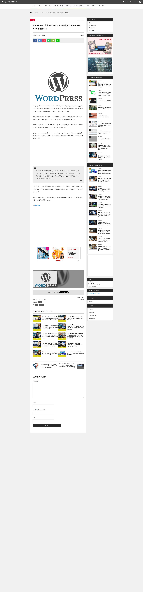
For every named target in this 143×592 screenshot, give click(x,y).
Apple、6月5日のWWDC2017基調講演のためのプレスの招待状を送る (104, 125)
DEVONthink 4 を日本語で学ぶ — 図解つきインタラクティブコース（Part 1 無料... (104, 198)
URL (34, 417)
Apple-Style (90, 281)
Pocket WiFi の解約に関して (104, 138)
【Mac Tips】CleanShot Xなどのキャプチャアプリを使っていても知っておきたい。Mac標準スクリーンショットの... (50, 335)
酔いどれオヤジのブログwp (10, 2)
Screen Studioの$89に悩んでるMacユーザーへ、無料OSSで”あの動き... (104, 206)
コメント (41, 299)
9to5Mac (37, 205)
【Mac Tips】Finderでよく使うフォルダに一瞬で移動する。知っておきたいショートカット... (104, 180)
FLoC (37, 304)
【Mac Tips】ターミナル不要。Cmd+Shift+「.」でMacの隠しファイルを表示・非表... (104, 214)
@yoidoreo (55, 292)
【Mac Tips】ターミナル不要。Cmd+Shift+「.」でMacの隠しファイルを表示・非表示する (75, 345)
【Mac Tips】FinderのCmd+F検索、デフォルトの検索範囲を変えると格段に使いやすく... (104, 85)
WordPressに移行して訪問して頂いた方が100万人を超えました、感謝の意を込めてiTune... (104, 147)
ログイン (91, 309)
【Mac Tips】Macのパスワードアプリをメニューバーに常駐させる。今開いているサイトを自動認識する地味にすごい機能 (75, 327)
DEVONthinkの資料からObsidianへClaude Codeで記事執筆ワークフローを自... (104, 224)
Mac (37, 321)
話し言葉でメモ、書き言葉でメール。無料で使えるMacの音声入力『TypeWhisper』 (104, 190)
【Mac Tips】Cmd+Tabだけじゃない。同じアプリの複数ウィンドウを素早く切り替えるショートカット (50, 345)
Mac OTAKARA (91, 283)
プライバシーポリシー (94, 293)
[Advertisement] (58, 56)
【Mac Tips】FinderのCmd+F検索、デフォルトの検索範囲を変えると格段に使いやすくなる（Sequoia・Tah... (50, 318)
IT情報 (32, 20)
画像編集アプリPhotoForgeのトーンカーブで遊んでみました (104, 109)
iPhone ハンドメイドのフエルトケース (104, 101)
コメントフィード (93, 315)
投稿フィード (92, 312)
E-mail (34, 409)
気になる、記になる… (92, 286)
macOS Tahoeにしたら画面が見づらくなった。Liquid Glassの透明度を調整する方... (104, 172)
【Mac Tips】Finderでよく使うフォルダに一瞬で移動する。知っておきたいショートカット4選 (50, 353)
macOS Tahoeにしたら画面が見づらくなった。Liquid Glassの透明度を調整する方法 (75, 353)
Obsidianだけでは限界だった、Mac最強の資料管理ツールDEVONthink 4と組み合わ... (104, 232)
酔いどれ (35, 35)
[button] (140, 2)
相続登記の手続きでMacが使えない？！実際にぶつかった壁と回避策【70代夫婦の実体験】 (104, 248)
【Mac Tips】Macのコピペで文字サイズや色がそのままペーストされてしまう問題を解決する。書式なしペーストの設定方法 (75, 335)
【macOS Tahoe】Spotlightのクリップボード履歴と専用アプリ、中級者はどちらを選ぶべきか (50, 327)
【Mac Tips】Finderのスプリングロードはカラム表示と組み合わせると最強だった (75, 318)
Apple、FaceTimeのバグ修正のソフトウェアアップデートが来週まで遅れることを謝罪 (104, 94)
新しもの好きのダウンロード (94, 284)
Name (34, 402)
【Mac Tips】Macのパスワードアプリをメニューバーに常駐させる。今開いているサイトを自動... (104, 157)
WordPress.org (92, 318)
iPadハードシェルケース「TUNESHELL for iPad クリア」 (104, 117)
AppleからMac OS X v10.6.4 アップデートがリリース (104, 133)
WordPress (41, 304)
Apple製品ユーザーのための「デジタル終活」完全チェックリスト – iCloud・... (104, 240)
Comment (35, 381)
